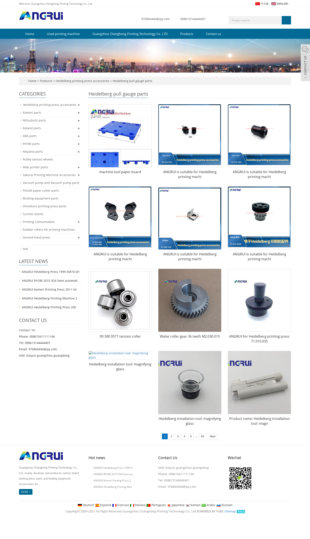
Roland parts (32, 128)
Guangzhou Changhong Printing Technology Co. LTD (130, 34)
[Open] (305, 63)
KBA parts (30, 136)
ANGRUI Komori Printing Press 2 (112, 480)
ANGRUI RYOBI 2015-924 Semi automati (50, 281)
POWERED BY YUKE (210, 511)
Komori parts (32, 112)
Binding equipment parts (40, 198)
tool (25, 249)
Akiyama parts (33, 152)
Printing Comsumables (39, 222)
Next (213, 436)
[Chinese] (262, 3)
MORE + (25, 492)
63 (202, 436)
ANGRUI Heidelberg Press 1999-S (113, 468)
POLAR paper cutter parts (41, 191)
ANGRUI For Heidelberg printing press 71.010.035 (259, 339)
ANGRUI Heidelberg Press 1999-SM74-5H (50, 272)
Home (29, 34)
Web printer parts (35, 167)
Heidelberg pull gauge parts (132, 81)
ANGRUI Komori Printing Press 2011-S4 (49, 289)
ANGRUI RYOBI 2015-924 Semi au (113, 474)
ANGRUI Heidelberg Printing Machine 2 (49, 298)
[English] (279, 3)
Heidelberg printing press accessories (82, 81)
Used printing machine (63, 34)
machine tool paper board (120, 172)
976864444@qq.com (155, 19)
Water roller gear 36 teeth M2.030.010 (190, 336)
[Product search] (286, 20)
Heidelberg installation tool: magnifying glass (120, 366)
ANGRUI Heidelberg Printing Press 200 (49, 307)
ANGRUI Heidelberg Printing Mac (112, 487)
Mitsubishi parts (34, 120)
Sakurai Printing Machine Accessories (49, 175)
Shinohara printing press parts (44, 206)
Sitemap (230, 511)
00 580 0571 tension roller (120, 336)
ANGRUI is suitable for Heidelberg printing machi (190, 174)
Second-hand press (36, 237)
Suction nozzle (33, 214)
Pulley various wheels (38, 159)
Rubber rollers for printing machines (49, 230)
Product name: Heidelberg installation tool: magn (259, 421)
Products (186, 34)
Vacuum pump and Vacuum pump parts (51, 183)
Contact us (213, 34)
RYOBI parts (31, 144)
